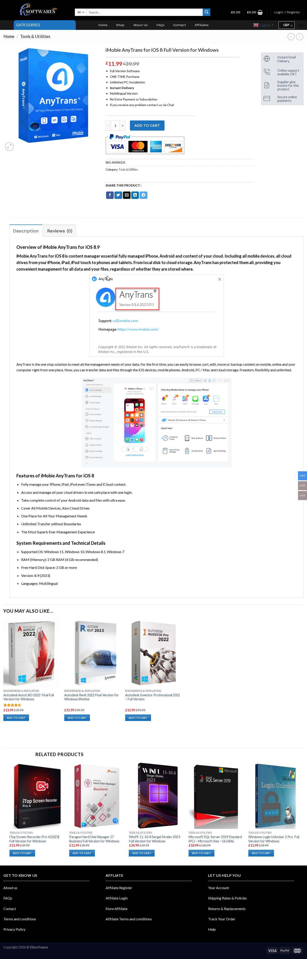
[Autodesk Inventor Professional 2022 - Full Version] (153, 653)
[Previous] (9, 813)
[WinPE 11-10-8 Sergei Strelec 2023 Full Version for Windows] (156, 796)
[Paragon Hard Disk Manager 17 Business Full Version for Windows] (97, 796)
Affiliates (202, 25)
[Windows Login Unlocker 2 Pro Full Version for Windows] (276, 796)
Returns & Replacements (227, 908)
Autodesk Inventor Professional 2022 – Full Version (152, 697)
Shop (120, 25)
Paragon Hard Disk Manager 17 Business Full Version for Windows (94, 839)
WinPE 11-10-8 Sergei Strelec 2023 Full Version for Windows (154, 839)
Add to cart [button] (16, 717)
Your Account (218, 888)
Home (102, 25)
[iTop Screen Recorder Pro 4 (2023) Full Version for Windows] (37, 796)
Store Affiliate (116, 908)
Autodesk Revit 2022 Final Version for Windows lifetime (91, 697)
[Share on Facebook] (110, 195)
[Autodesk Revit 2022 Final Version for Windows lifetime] (92, 653)
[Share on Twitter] (118, 195)
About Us (140, 25)
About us (10, 888)
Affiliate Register (119, 888)
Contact (179, 25)
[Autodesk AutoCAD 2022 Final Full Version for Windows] (31, 653)
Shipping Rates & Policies (227, 898)
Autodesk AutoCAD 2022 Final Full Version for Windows (28, 697)
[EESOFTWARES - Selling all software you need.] (37, 10)
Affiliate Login (117, 898)
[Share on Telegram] (143, 195)
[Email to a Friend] (127, 195)
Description (26, 231)
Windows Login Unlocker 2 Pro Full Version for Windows (273, 839)
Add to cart (147, 125)
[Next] (303, 813)
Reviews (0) (59, 231)
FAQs (160, 25)
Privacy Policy (14, 929)
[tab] (25, 231)
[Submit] (206, 12)
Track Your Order (221, 919)
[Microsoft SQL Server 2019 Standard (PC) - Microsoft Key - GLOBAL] (216, 796)
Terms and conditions (19, 919)
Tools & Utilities (35, 36)
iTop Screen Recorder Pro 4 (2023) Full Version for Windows (34, 839)
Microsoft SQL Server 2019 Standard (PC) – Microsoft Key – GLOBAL (215, 839)
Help (212, 929)
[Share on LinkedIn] (135, 195)
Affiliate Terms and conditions (129, 919)
